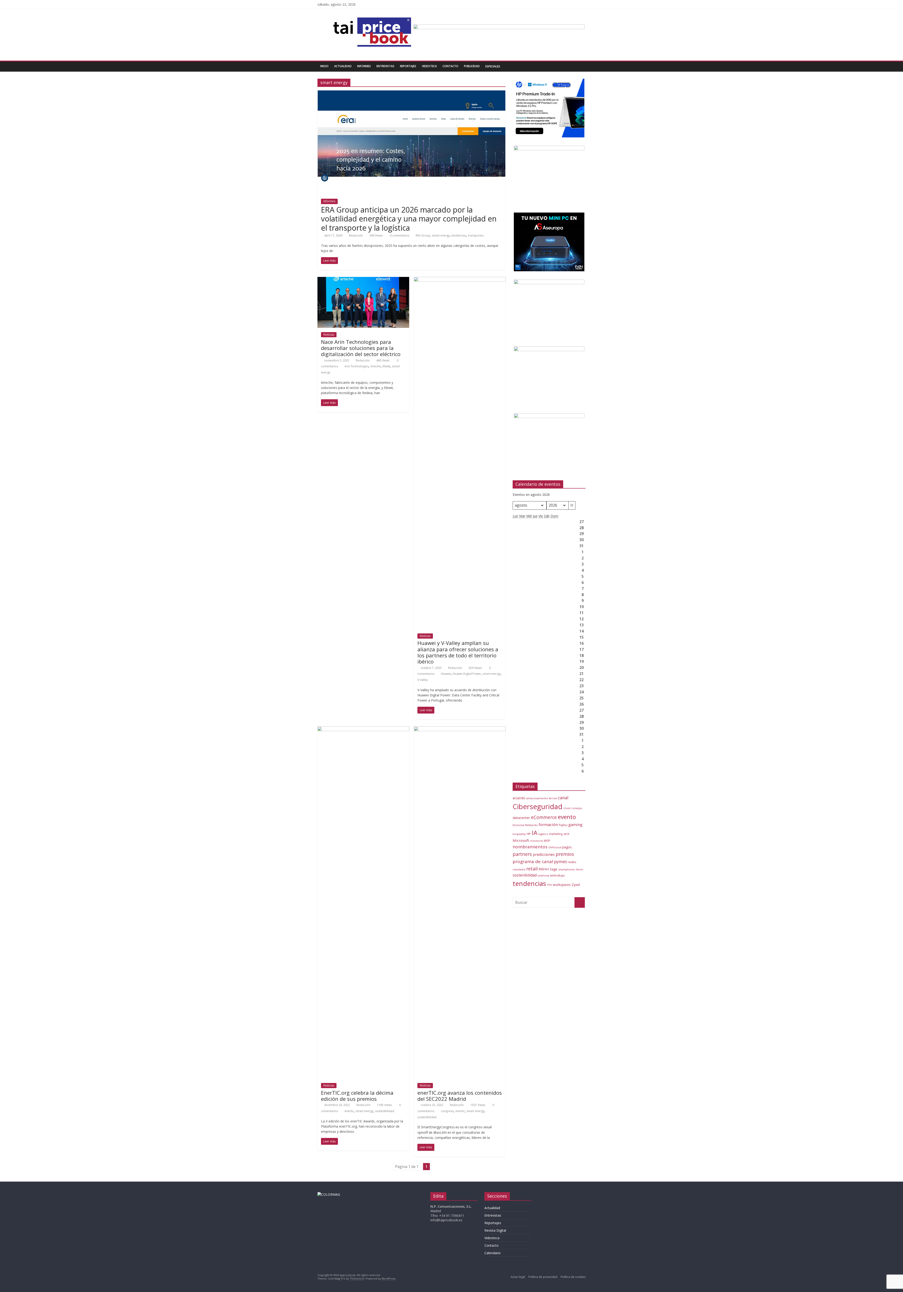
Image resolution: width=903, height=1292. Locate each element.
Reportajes (408, 66)
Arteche (375, 366)
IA (534, 832)
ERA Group (423, 235)
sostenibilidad (384, 1111)
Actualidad (343, 66)
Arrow (553, 798)
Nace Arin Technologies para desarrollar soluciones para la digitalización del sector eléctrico (360, 348)
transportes (476, 235)
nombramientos (530, 847)
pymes (560, 861)
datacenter (521, 817)
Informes (364, 66)
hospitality (519, 834)
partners (522, 854)
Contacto (450, 66)
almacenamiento (537, 798)
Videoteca (429, 66)
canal (563, 797)
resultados (519, 869)
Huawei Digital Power (467, 674)
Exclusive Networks (525, 825)
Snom (579, 869)
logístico (543, 834)
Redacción (356, 235)
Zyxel (576, 884)
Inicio (324, 66)
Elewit (386, 366)
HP (529, 834)
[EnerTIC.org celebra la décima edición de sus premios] (363, 729)
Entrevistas (385, 66)
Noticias (328, 335)
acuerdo (519, 798)
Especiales (492, 66)
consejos (576, 808)
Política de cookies (573, 1277)
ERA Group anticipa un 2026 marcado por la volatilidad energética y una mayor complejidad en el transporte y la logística (409, 219)
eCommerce (544, 817)
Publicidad (472, 66)
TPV (549, 885)
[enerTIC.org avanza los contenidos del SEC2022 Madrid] (460, 729)
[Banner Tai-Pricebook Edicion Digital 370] (499, 27)
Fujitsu (563, 825)
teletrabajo (557, 875)
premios (565, 854)
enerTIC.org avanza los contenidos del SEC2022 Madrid (459, 1095)
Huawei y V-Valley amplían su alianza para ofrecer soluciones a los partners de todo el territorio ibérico (457, 652)
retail (532, 868)
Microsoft (521, 840)
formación (548, 824)
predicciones (544, 854)
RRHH (544, 869)
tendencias (459, 235)
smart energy (441, 235)
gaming (575, 824)
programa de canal (533, 861)
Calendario (492, 1253)
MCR (566, 834)
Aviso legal (518, 1277)
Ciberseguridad (537, 806)
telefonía (543, 875)
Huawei (446, 674)
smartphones (566, 869)
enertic (349, 1111)
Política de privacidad (542, 1277)
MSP (547, 840)
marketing (556, 834)
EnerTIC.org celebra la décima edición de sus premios (357, 1095)
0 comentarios (399, 235)
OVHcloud (554, 847)
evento (567, 817)
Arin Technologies (356, 366)
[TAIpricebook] (328, 1194)
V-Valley (422, 680)
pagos (567, 847)
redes (572, 862)
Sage (553, 869)
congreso (447, 1111)
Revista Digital (495, 1230)
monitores (536, 840)
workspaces (562, 884)
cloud (566, 808)
